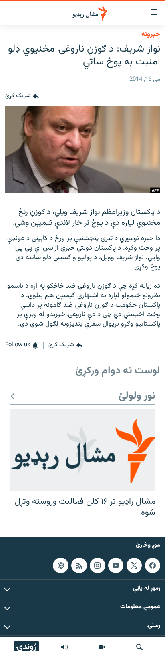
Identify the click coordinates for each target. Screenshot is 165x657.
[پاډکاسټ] (60, 565)
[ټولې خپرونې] (64, 647)
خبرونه (150, 34)
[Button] (22, 96)
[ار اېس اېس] (79, 565)
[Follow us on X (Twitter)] (134, 565)
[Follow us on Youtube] (115, 565)
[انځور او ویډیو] (102, 647)
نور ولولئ (137, 396)
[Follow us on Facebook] (152, 565)
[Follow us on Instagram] (97, 565)
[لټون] (139, 647)
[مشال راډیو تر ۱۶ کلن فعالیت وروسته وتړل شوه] (82, 450)
